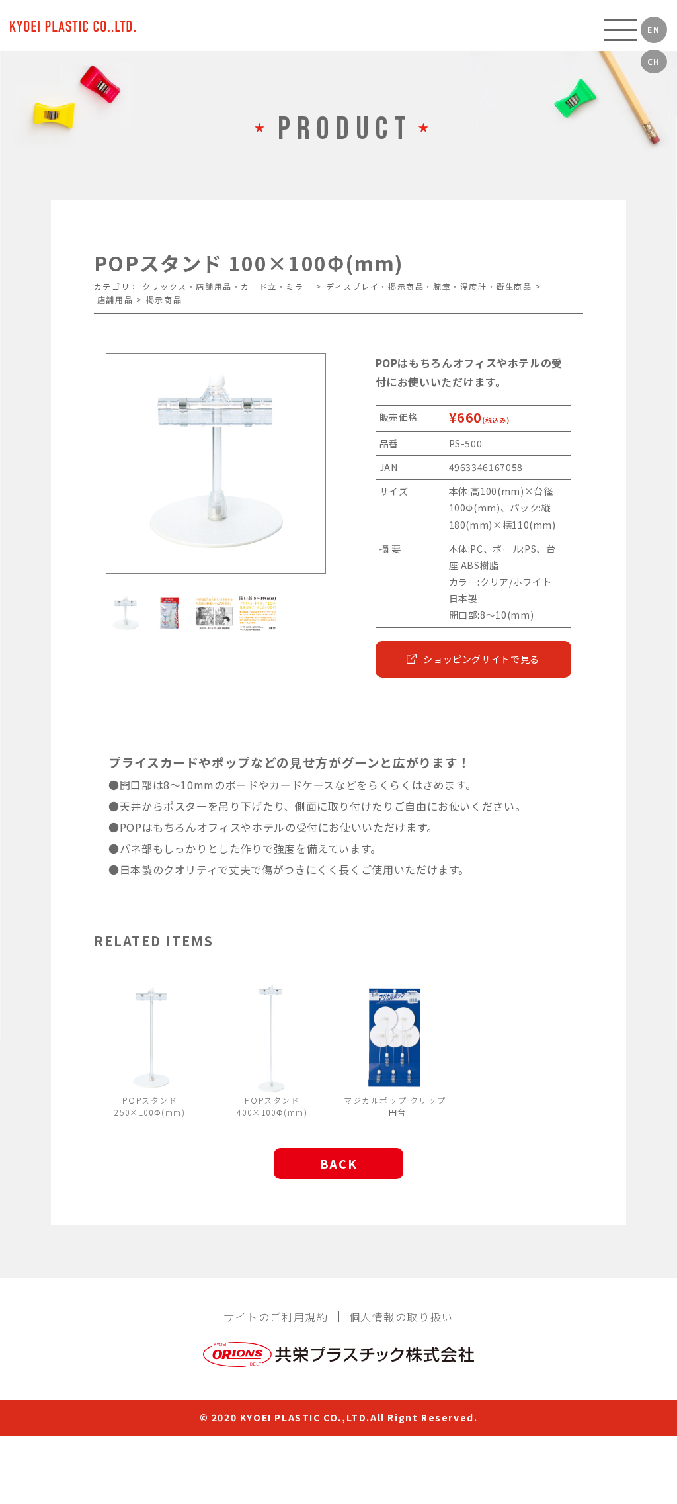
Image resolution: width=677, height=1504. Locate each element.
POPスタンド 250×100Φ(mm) (149, 1106)
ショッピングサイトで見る (481, 659)
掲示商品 (164, 299)
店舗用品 (115, 299)
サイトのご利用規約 (275, 1316)
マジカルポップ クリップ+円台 (395, 1106)
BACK (338, 1163)
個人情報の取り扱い (401, 1316)
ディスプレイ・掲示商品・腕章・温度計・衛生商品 (429, 286)
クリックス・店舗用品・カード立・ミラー (227, 286)
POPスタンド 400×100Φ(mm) (272, 1106)
